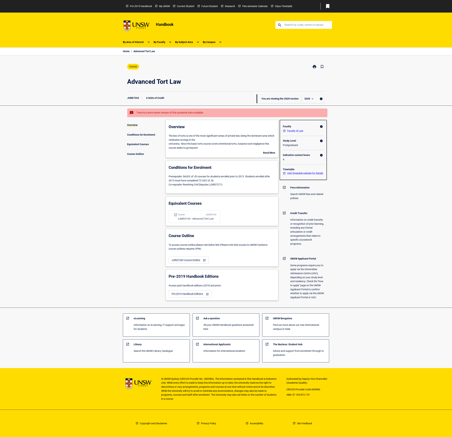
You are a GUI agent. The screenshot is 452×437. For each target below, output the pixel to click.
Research (230, 6)
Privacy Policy (208, 423)
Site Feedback (304, 423)
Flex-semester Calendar (255, 6)
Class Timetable (283, 6)
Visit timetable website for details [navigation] (305, 173)
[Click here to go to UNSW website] (136, 26)
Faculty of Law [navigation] (295, 130)
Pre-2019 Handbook (141, 6)
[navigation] (189, 260)
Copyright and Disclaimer (153, 423)
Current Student (185, 6)
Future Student (209, 6)
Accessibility (256, 423)
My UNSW (164, 6)
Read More (269, 153)
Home (126, 51)
